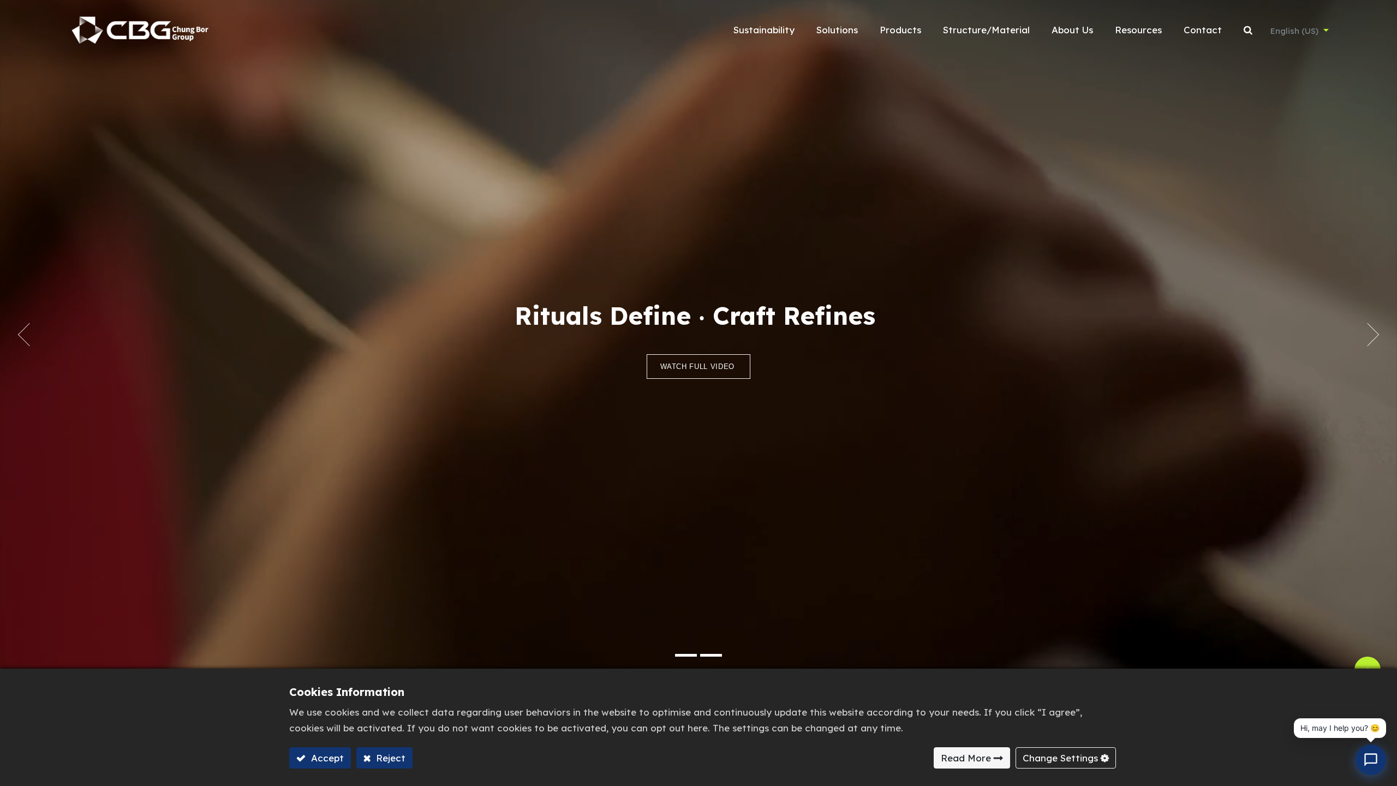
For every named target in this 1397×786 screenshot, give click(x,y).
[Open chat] (1371, 760)
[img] (19, 335)
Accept (326, 758)
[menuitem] (764, 30)
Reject (389, 758)
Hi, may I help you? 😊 (1340, 728)
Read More (966, 758)
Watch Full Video (698, 366)
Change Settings (1060, 758)
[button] (1248, 30)
